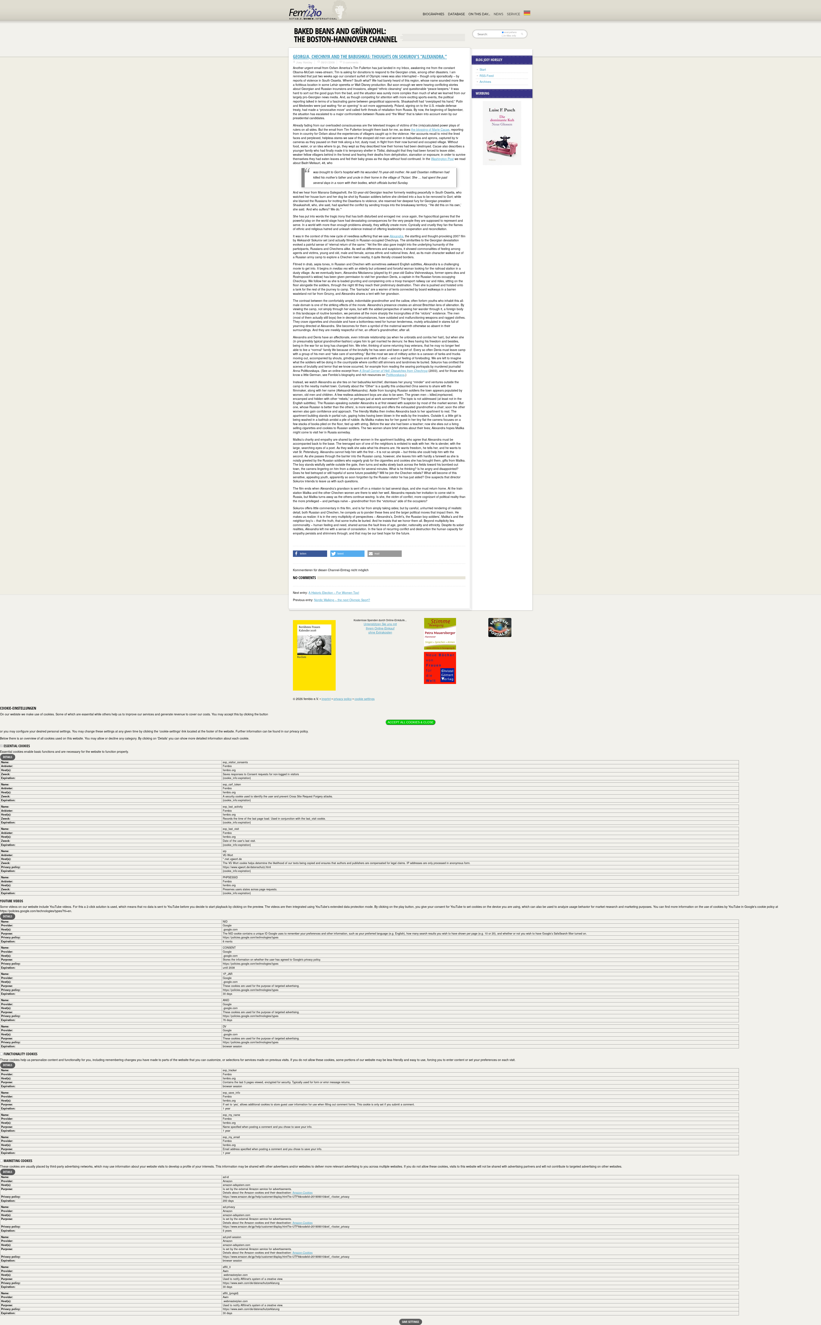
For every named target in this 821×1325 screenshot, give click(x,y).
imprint (326, 699)
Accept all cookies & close (410, 722)
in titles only (510, 35)
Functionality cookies (20, 1054)
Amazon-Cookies (302, 1192)
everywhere (510, 32)
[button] (310, 553)
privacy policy (343, 699)
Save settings (410, 1322)
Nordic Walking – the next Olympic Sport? (342, 600)
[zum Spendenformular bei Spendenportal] (499, 627)
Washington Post (442, 159)
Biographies (433, 14)
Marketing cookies (17, 1160)
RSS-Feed (487, 75)
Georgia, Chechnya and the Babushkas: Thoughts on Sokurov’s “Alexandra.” (370, 56)
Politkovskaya (395, 375)
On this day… (479, 14)
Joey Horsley (304, 62)
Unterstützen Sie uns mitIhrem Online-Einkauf (380, 628)
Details (7, 757)
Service (513, 14)
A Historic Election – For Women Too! (334, 592)
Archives (485, 81)
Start (483, 69)
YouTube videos (11, 901)
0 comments (351, 62)
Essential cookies (16, 746)
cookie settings (364, 699)
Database (456, 14)
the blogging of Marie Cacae (430, 129)
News (498, 14)
